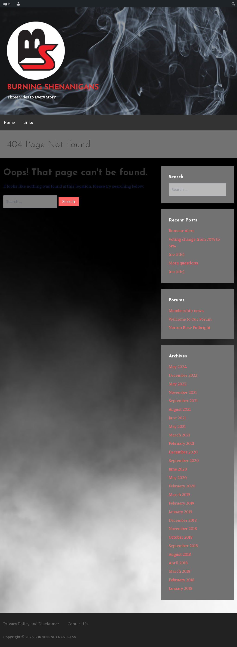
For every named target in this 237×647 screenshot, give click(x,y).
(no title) (176, 254)
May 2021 (177, 426)
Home (9, 122)
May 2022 (177, 384)
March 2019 (179, 494)
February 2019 (181, 503)
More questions (183, 263)
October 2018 (181, 537)
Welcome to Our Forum (190, 319)
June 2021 (177, 418)
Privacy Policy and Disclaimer (31, 624)
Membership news (186, 310)
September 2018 (183, 545)
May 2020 (178, 477)
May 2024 (178, 366)
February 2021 (181, 443)
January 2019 (180, 511)
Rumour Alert (181, 230)
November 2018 (183, 528)
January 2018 (180, 588)
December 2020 (183, 452)
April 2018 (178, 563)
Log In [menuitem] (6, 4)
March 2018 (179, 571)
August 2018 (180, 554)
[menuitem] (17, 3)
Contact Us (78, 624)
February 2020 (182, 486)
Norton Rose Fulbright (189, 327)
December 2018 (183, 520)
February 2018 (181, 580)
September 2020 (184, 460)
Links (27, 122)
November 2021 (183, 392)
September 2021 (183, 400)
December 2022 (183, 375)
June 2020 (178, 469)
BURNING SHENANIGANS (53, 87)
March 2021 (179, 435)
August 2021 (180, 409)
